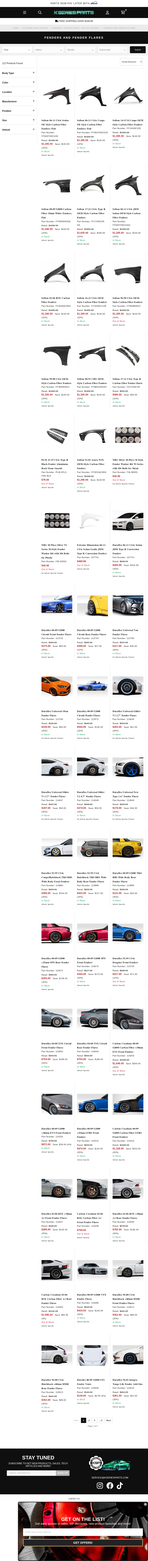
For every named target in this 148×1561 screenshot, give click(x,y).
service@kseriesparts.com (109, 1477)
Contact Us (74, 1499)
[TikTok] (120, 1485)
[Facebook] (109, 1485)
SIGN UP (63, 1473)
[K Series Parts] (74, 12)
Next (108, 1420)
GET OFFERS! (83, 1542)
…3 (100, 1420)
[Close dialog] (145, 1504)
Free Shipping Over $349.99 (75, 21)
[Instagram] (100, 1485)
